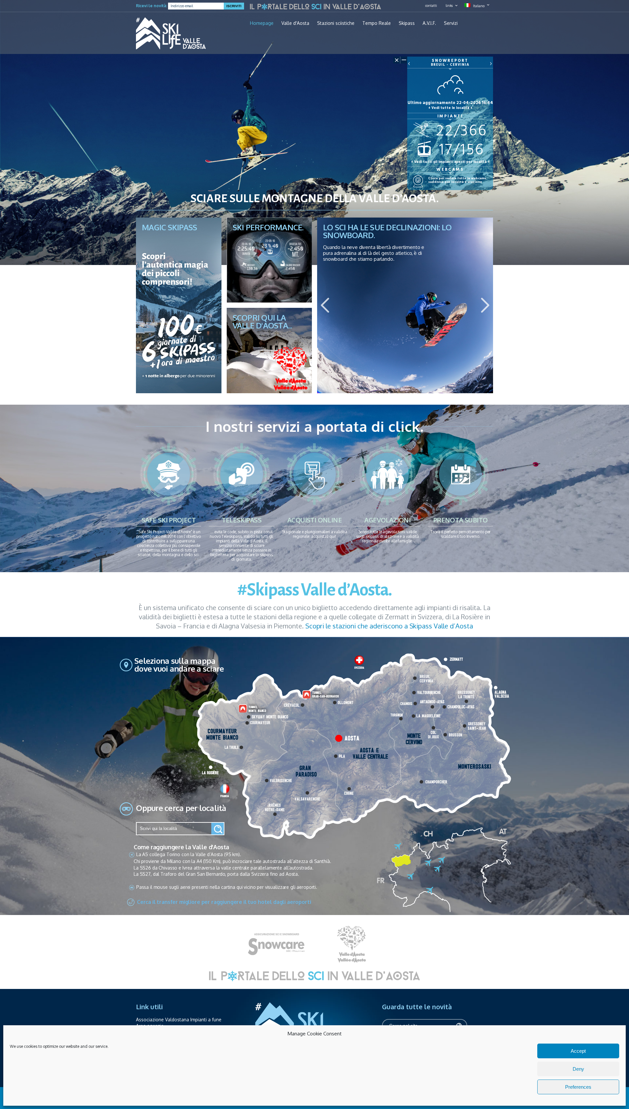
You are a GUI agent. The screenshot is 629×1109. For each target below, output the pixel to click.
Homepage (262, 23)
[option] (405, 305)
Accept (578, 1051)
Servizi (451, 23)
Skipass (407, 23)
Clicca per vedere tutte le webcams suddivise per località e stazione (457, 180)
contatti (431, 6)
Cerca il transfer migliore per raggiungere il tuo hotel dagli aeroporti (224, 901)
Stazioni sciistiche (335, 23)
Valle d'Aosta (295, 23)
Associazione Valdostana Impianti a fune (178, 1019)
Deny (578, 1069)
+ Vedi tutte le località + (450, 107)
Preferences (578, 1087)
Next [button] (485, 305)
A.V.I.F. (429, 23)
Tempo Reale (376, 23)
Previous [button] (325, 305)
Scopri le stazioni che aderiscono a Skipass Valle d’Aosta (389, 626)
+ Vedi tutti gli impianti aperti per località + (450, 162)
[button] (217, 828)
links (449, 6)
